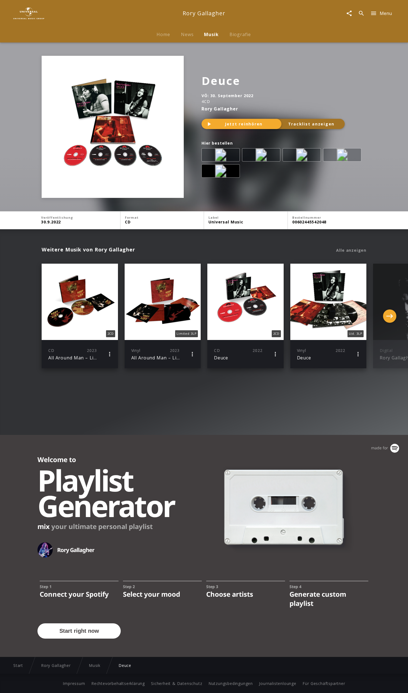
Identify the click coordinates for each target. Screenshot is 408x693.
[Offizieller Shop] (222, 172)
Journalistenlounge (277, 683)
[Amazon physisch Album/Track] (222, 156)
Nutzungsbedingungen (230, 683)
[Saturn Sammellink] (343, 156)
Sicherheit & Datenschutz (176, 683)
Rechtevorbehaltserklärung (118, 683)
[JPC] (262, 156)
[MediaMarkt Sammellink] (303, 156)
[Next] (389, 316)
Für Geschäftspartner (324, 683)
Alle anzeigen (351, 250)
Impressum (74, 683)
